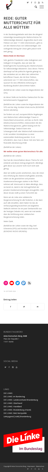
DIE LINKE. (8, 393)
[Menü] (40, 6)
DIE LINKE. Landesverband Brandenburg (21, 400)
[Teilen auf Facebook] (10, 306)
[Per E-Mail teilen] (37, 306)
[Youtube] (16, 367)
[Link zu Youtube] (39, 469)
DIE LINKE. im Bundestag (14, 396)
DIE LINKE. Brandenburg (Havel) (17, 410)
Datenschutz (40, 466)
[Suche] (34, 6)
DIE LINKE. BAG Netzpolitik (15, 413)
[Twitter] (5, 367)
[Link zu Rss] (42, 469)
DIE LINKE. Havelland (13, 406)
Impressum (31, 466)
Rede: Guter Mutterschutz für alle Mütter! (22, 23)
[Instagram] (13, 367)
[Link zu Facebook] (31, 2)
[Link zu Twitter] (28, 2)
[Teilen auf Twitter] (24, 306)
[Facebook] (9, 367)
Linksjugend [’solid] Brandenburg (17, 416)
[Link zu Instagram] (35, 469)
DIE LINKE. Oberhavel (13, 403)
